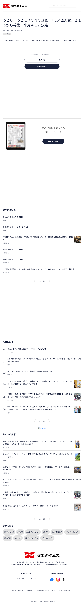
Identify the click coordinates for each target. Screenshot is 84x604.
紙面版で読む (53, 141)
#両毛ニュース (9, 532)
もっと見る (42, 281)
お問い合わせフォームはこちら (26, 579)
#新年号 (45, 532)
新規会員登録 (42, 66)
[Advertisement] (42, 94)
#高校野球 (7, 538)
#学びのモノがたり (31, 538)
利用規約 (30, 590)
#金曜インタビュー (32, 532)
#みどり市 (17, 538)
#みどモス (7, 34)
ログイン (42, 60)
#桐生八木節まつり (72, 532)
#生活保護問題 (57, 532)
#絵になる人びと (47, 538)
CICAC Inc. (53, 601)
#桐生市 (20, 532)
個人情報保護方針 (17, 590)
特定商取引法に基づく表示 (46, 590)
